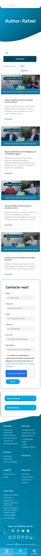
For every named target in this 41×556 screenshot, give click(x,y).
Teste (22, 66)
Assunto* (9, 335)
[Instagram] (17, 530)
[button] (35, 4)
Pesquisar (20, 59)
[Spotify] (28, 530)
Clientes (7, 452)
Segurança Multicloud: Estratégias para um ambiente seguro (20, 153)
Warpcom (24, 71)
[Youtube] (23, 530)
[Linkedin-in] (12, 530)
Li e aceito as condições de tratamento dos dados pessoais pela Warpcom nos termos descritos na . (20, 360)
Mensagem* (10, 345)
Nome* (8, 293)
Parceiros (26, 455)
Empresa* (9, 304)
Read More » (9, 119)
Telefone (9, 324)
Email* (8, 314)
